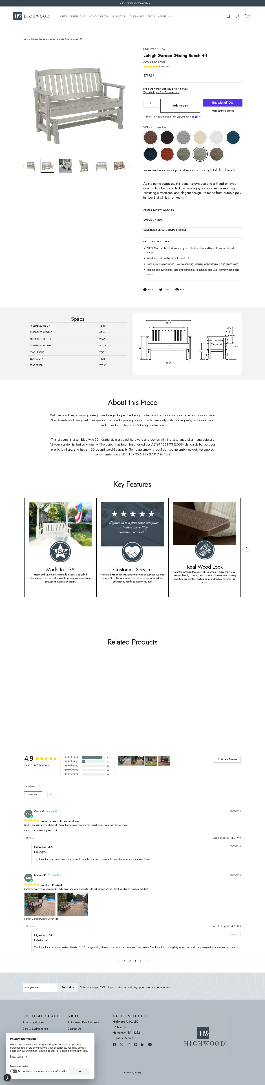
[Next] (246, 547)
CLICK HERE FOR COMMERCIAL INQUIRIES (164, 230)
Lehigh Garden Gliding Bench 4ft (41, 830)
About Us (164, 16)
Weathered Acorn (150, 137)
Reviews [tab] (31, 786)
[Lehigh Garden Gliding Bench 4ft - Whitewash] (38, 703)
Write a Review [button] (229, 759)
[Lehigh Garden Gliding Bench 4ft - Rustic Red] (56, 703)
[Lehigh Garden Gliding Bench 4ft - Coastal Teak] (33, 703)
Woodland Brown (216, 154)
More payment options (223, 110)
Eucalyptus (183, 154)
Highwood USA (154, 49)
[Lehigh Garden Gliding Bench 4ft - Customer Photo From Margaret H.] (151, 761)
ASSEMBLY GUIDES (152, 220)
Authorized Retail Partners (84, 1022)
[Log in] (237, 16)
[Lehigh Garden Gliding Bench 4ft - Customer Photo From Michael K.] (124, 760)
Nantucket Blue (233, 137)
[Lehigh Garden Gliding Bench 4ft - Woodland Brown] (69, 703)
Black (167, 137)
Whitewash (200, 137)
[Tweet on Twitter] (121, 1044)
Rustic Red (167, 154)
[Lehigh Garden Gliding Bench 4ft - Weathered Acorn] (24, 703)
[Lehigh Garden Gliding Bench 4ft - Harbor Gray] (65, 703)
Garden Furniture (39, 39)
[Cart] (247, 16)
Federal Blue (150, 154)
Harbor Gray (200, 154)
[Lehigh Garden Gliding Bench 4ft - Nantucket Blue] (47, 703)
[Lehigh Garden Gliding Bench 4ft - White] (42, 703)
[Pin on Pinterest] (135, 1044)
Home (25, 39)
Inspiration (119, 16)
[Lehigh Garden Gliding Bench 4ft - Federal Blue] (51, 703)
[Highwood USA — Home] (31, 16)
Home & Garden (98, 16)
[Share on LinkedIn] (143, 1044)
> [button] (147, 961)
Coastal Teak (183, 137)
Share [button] (32, 838)
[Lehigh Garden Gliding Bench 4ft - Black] (29, 703)
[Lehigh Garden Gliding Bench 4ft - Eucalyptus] (60, 703)
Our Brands (136, 16)
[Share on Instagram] (128, 1044)
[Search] (228, 16)
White (216, 137)
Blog (151, 16)
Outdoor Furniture (72, 16)
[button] (233, 838)
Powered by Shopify (132, 1072)
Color (154, 127)
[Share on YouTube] (150, 1044)
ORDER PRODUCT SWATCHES (158, 210)
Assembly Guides (33, 1022)
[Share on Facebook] (114, 1044)
